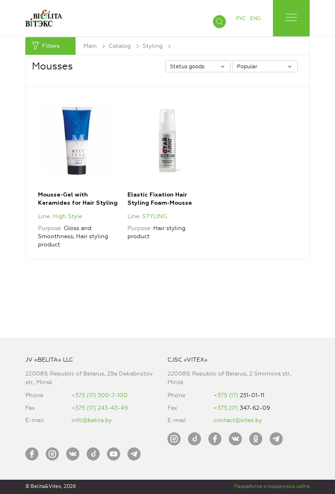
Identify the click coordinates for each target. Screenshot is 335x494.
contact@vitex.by (238, 420)
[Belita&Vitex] (43, 16)
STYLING (154, 216)
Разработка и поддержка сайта (272, 486)
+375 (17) (227, 395)
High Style (67, 216)
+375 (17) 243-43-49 (99, 408)
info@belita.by (91, 420)
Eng (255, 18)
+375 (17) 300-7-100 (99, 395)
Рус (241, 18)
